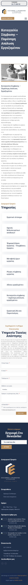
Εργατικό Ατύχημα (14, 217)
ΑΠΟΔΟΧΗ (4, 404)
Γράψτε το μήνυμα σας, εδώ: (10, 393)
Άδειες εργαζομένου (15, 285)
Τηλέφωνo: (5, 378)
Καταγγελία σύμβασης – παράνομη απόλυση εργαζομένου (16, 297)
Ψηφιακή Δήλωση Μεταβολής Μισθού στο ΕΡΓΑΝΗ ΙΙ (17, 527)
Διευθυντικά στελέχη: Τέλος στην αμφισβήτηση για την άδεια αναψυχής (16, 520)
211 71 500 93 (15, 4)
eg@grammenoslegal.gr (11, 550)
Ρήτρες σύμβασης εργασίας (14, 272)
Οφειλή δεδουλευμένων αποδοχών (13, 230)
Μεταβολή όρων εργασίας (13, 259)
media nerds (18, 580)
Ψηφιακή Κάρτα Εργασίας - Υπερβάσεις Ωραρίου (16, 245)
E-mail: (3, 370)
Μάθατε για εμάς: (6, 386)
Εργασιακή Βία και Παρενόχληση (14, 312)
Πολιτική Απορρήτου (9, 497)
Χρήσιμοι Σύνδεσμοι (9, 493)
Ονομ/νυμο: (5, 363)
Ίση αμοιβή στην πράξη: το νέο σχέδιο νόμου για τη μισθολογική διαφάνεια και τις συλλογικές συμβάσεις (17, 534)
